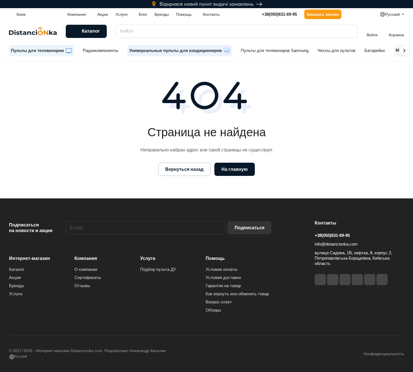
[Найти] (351, 31)
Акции (15, 277)
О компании (85, 269)
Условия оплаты (221, 269)
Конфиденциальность (384, 353)
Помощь (215, 258)
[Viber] (369, 279)
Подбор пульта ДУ (158, 269)
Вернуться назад (184, 169)
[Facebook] (320, 279)
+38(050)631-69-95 (279, 14)
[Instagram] (332, 279)
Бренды (16, 285)
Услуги (15, 293)
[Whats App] (382, 279)
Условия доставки (223, 277)
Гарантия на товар (223, 285)
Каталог (16, 269)
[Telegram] (345, 279)
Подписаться (249, 227)
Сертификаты (87, 277)
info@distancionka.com (336, 244)
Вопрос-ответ (219, 302)
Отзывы (82, 285)
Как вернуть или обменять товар (237, 293)
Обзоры (213, 310)
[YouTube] (357, 279)
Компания (85, 258)
